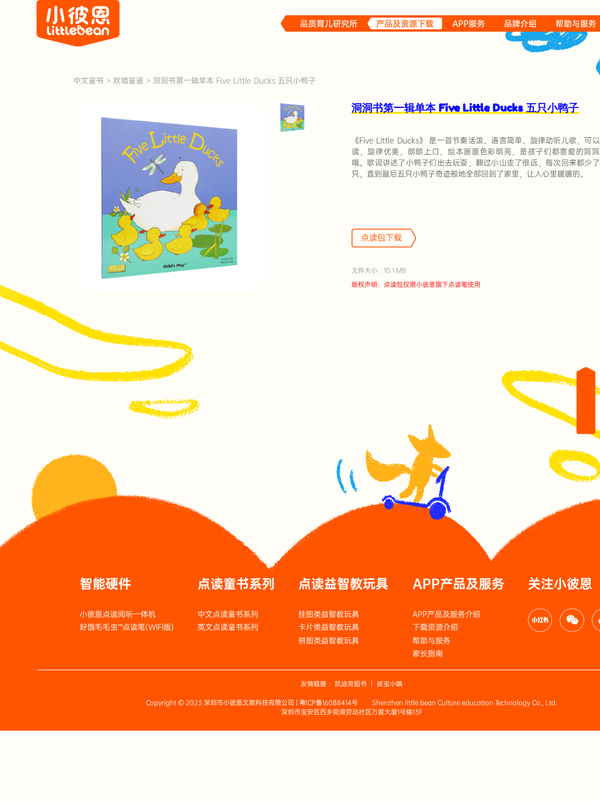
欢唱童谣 (128, 81)
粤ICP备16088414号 (328, 702)
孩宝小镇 (390, 684)
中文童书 (88, 81)
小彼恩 (78, 23)
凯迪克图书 (351, 684)
